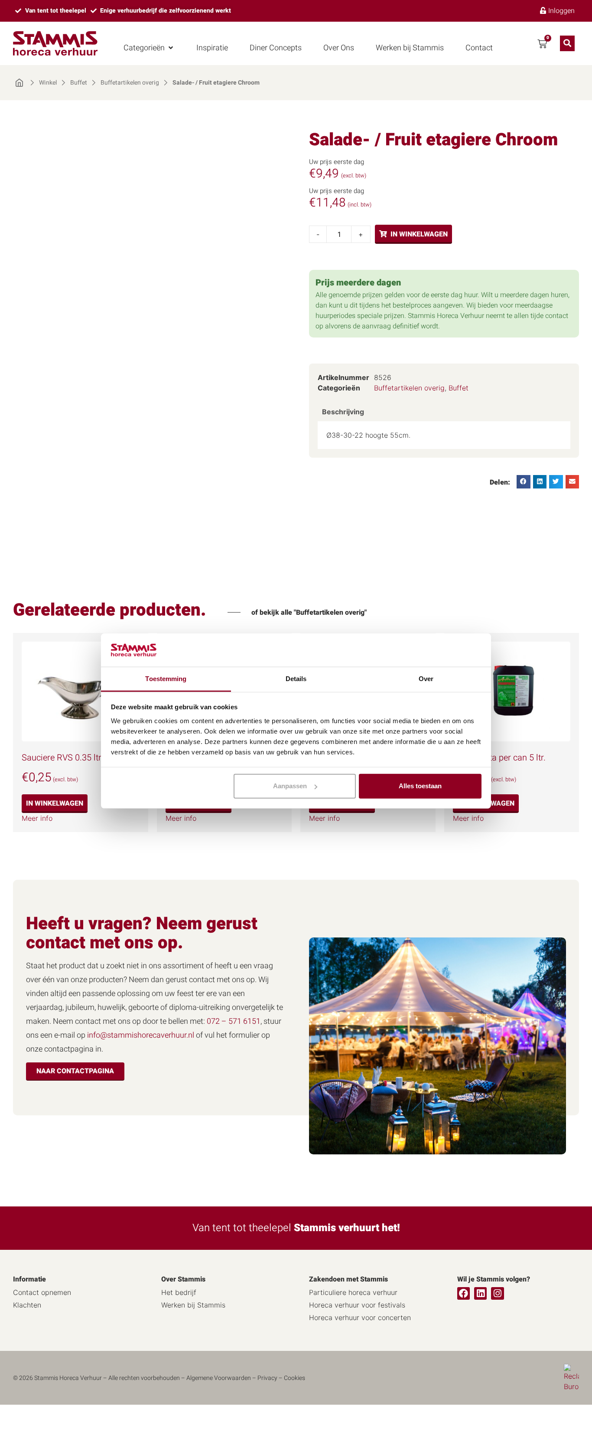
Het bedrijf (178, 1292)
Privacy (267, 1378)
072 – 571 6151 (233, 1021)
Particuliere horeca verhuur (353, 1292)
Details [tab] (296, 678)
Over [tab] (426, 678)
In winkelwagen (419, 234)
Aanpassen (290, 786)
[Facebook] (463, 1293)
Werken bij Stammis (193, 1305)
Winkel (48, 83)
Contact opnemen (42, 1292)
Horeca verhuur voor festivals (357, 1305)
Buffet (78, 83)
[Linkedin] (480, 1293)
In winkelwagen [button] (54, 803)
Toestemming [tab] (165, 678)
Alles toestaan (420, 786)
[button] (149, 48)
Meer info (37, 818)
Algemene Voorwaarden (218, 1378)
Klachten (27, 1305)
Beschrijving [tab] (343, 411)
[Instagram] (497, 1293)
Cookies (294, 1378)
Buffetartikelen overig (130, 83)
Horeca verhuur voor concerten (360, 1317)
